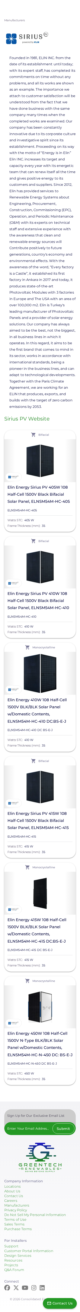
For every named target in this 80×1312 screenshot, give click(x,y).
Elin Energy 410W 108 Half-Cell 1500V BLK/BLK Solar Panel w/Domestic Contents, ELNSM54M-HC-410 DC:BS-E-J (37, 711)
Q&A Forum (14, 1270)
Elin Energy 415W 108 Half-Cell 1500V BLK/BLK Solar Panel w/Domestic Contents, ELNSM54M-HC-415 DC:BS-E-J (36, 930)
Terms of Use (15, 1220)
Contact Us (13, 1196)
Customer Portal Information (28, 1251)
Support (11, 1246)
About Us (12, 1191)
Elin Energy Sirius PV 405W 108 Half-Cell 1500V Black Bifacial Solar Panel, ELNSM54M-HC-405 (38, 494)
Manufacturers (14, 20)
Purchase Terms (18, 1229)
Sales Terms (14, 1224)
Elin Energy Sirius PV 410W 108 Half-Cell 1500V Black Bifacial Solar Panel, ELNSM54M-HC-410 (38, 600)
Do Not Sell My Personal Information (35, 1215)
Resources (13, 1260)
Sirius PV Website (27, 419)
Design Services (18, 1256)
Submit (63, 1129)
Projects (11, 1265)
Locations (12, 1186)
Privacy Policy (15, 1210)
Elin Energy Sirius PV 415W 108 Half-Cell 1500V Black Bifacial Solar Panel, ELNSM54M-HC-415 (38, 820)
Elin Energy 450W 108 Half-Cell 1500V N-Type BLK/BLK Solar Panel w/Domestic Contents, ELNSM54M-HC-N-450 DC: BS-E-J (40, 1044)
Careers (10, 1201)
